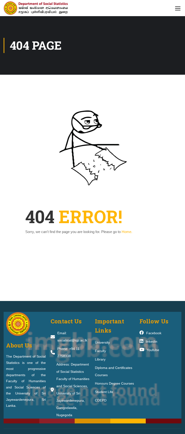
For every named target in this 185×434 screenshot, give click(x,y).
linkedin (151, 341)
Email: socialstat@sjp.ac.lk (72, 336)
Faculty (100, 351)
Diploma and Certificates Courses (113, 371)
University (102, 342)
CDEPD (100, 400)
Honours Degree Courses (114, 383)
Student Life (104, 392)
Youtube (153, 350)
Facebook (153, 333)
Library (100, 359)
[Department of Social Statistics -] (41, 8)
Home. (127, 232)
